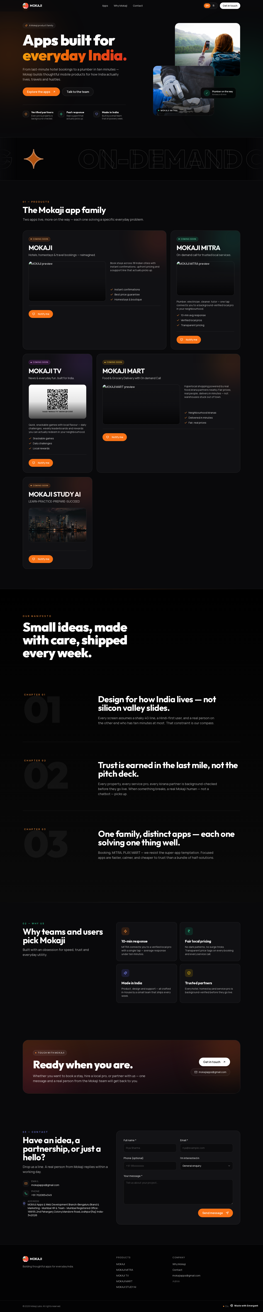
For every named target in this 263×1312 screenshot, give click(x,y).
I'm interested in (189, 1158)
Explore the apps (38, 92)
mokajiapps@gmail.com (212, 1072)
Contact (138, 5)
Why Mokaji (120, 5)
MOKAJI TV (122, 1275)
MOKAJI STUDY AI (126, 1287)
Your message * (133, 1176)
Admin (176, 1281)
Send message (212, 1213)
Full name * (130, 1140)
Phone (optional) (133, 1158)
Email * (184, 1140)
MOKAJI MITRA (124, 1269)
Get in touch (230, 5)
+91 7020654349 (41, 1195)
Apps (105, 5)
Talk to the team (78, 92)
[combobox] (206, 1166)
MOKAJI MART (124, 1281)
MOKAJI (120, 1264)
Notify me (43, 314)
